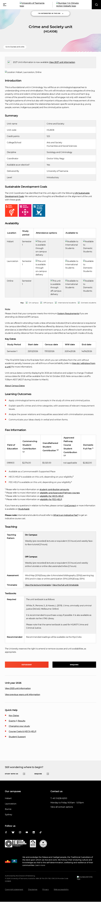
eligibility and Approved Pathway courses (60, 493)
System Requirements (68, 313)
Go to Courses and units (15, 47)
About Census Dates (15, 386)
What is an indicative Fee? (65, 515)
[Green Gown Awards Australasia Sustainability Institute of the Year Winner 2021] (43, 844)
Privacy (45, 889)
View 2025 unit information (18, 688)
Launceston (10, 804)
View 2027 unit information (62, 62)
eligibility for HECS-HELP (52, 496)
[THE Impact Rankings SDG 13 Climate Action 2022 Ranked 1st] (15, 844)
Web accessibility (61, 889)
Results (21, 721)
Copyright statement (14, 889)
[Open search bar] (96, 4)
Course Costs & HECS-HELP (22, 731)
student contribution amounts (54, 489)
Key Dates (14, 715)
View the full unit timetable (65, 585)
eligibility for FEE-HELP (51, 499)
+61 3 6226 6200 (59, 798)
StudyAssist (23, 509)
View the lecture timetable (38, 585)
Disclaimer (32, 889)
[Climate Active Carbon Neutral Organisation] (33, 844)
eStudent (27, 665)
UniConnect (70, 505)
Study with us (11, 774)
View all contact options (61, 807)
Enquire (74, 665)
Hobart (8, 798)
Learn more (40, 865)
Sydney (8, 814)
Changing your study (19, 726)
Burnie (8, 809)
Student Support (17, 737)
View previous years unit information (22, 694)
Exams (12, 721)
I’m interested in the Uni (49, 13)
